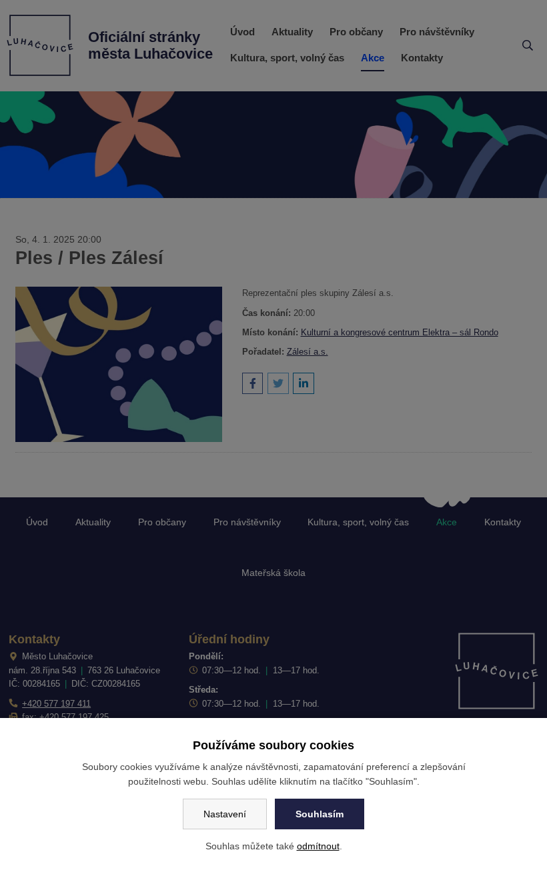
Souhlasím (320, 814)
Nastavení (224, 814)
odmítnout (318, 846)
